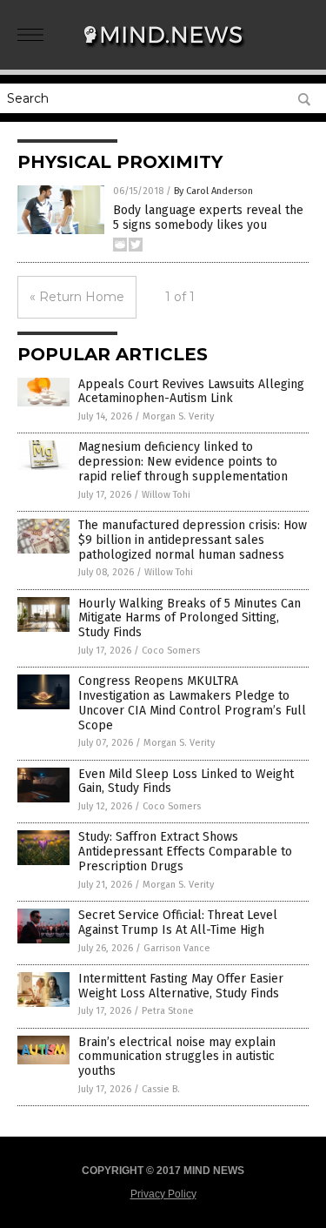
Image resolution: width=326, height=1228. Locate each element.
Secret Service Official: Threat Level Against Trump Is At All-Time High (177, 922)
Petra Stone (168, 1011)
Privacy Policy (163, 1194)
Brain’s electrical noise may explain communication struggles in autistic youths (177, 1057)
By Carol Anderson (213, 191)
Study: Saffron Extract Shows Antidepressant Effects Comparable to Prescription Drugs (185, 851)
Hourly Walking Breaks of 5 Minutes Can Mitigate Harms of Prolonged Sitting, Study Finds (189, 618)
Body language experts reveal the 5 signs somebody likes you (208, 217)
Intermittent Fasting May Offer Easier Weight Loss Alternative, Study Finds (180, 986)
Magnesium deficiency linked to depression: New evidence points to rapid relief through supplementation (183, 462)
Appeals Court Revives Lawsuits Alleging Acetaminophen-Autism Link (191, 391)
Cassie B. (161, 1089)
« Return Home (77, 297)
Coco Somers (171, 650)
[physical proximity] (163, 51)
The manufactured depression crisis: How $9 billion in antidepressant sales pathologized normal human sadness (192, 540)
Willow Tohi (166, 494)
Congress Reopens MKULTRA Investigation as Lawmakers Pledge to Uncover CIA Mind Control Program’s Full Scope (192, 703)
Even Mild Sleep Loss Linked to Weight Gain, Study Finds (186, 781)
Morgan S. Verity (178, 416)
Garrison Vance (176, 948)
